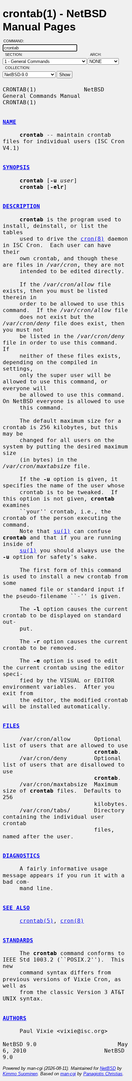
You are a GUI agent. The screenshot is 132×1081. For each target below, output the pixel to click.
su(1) (61, 531)
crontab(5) (36, 921)
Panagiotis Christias (103, 1073)
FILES (11, 726)
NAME (9, 122)
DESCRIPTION (21, 206)
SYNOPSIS (16, 167)
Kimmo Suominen (20, 1073)
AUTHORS (14, 1018)
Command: (15, 41)
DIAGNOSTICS (21, 856)
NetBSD (108, 1068)
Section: (15, 54)
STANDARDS (18, 940)
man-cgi (68, 1073)
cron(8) (92, 239)
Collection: (17, 68)
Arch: (99, 54)
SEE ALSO (16, 908)
